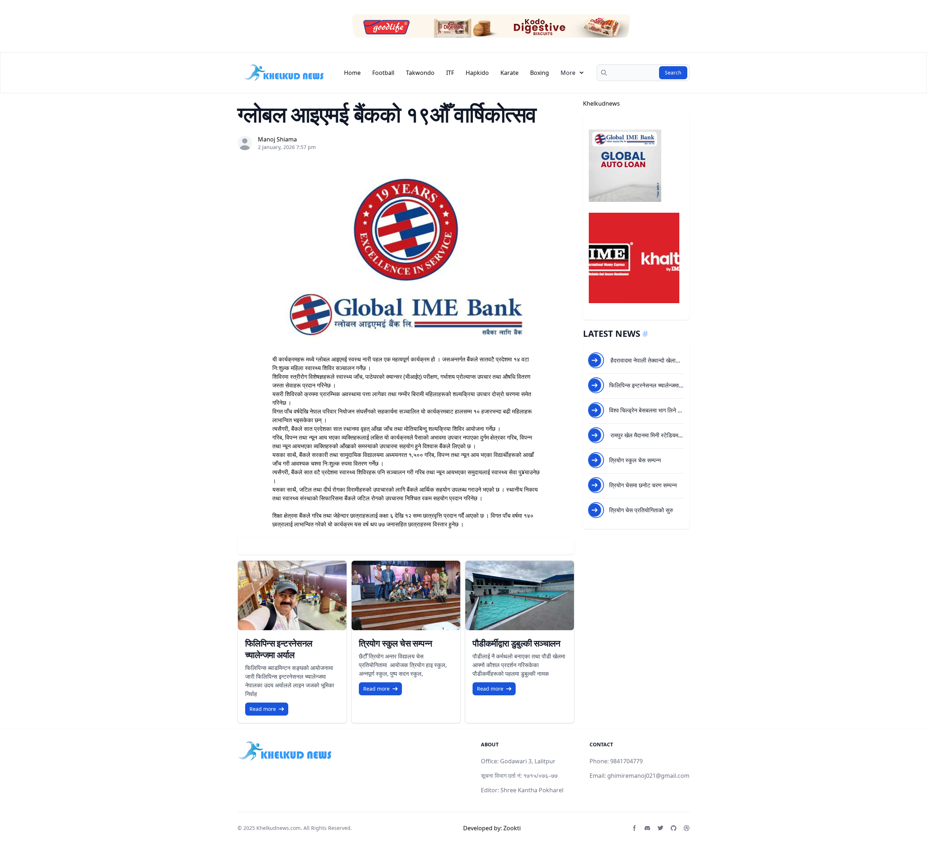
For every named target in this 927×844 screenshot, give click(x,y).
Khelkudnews (601, 103)
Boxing (539, 73)
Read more (262, 708)
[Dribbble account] (686, 828)
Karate (509, 73)
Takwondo (420, 73)
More (568, 73)
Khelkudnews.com (278, 827)
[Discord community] (647, 828)
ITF (450, 73)
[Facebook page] (634, 828)
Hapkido (477, 73)
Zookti (512, 828)
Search (673, 72)
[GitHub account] (673, 828)
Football (383, 73)
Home (352, 73)
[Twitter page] (660, 828)
